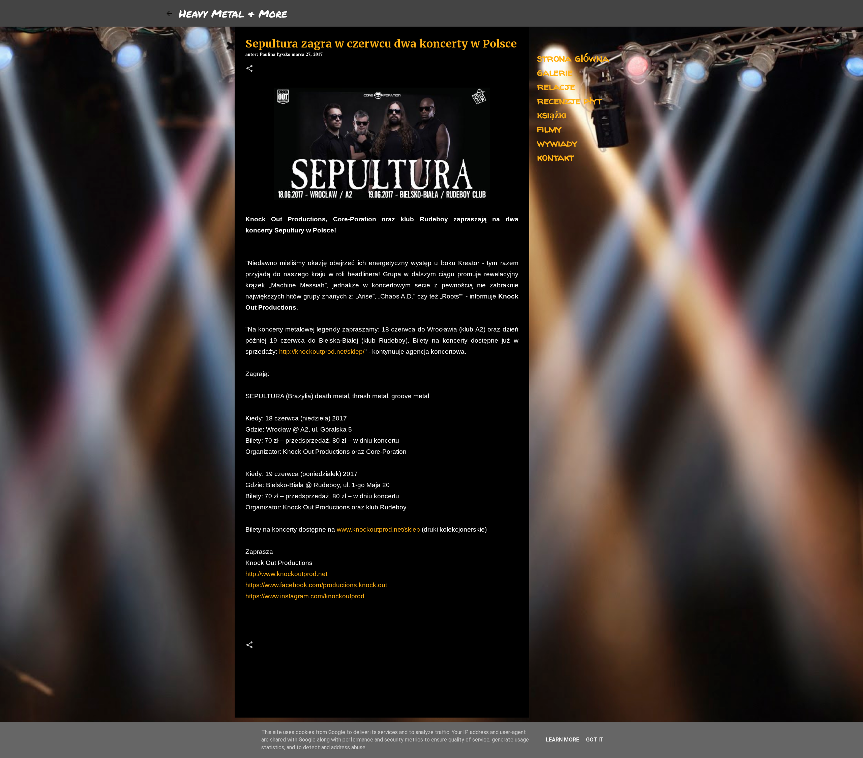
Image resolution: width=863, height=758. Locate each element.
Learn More (562, 739)
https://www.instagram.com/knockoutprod (304, 596)
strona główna (573, 58)
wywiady (557, 143)
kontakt (555, 157)
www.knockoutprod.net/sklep (378, 529)
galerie (555, 72)
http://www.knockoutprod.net (286, 573)
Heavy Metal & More (233, 13)
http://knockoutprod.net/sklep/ (321, 351)
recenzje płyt (569, 100)
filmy (549, 128)
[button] (249, 69)
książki (551, 114)
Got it (594, 739)
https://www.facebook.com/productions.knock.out (316, 585)
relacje (556, 86)
